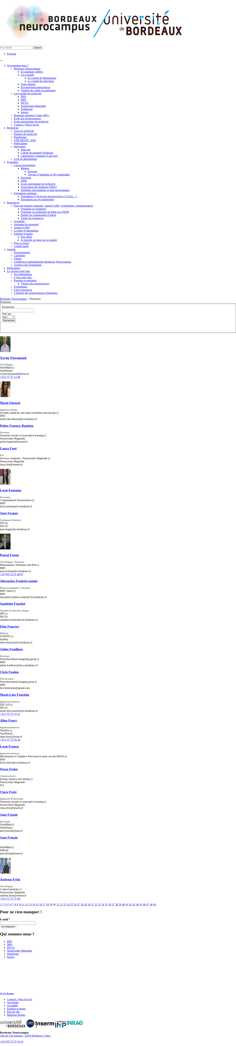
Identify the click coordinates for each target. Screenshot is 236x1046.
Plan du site (13, 1011)
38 (116, 904)
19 (51, 904)
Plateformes (20, 137)
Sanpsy (25, 112)
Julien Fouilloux (11, 649)
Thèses (17, 258)
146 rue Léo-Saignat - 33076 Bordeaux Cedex (25, 1035)
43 (134, 904)
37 (113, 904)
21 (57, 904)
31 (92, 904)
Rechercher (8, 307)
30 (89, 904)
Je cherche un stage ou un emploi (39, 240)
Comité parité (21, 246)
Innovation (20, 146)
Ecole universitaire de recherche (31, 121)
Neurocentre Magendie (33, 106)
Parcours (32, 171)
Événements (20, 286)
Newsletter (13, 1002)
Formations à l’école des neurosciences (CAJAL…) (49, 196)
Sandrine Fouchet (12, 603)
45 (140, 904)
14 (33, 904)
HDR (24, 180)
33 (99, 904)
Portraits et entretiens (25, 280)
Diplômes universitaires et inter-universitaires (45, 190)
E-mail (5, 919)
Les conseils (27, 74)
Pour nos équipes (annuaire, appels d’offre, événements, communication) (53, 205)
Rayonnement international (35, 87)
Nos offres (26, 236)
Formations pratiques (25, 193)
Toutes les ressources (32, 218)
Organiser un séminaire (33, 208)
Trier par (6, 313)
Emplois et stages (23, 233)
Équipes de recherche (25, 134)
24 (68, 904)
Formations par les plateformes (37, 199)
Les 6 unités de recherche (27, 93)
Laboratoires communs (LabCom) (39, 155)
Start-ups (25, 149)
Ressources (13, 202)
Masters (25, 168)
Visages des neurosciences (35, 283)
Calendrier (19, 255)
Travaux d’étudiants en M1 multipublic (49, 174)
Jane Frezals (9, 814)
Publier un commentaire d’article (38, 215)
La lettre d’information (26, 230)
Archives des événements (27, 264)
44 (137, 904)
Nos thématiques (23, 274)
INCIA (25, 102)
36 (109, 904)
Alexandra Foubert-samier (19, 581)
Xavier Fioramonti (13, 358)
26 (75, 904)
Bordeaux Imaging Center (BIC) (31, 115)
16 (40, 904)
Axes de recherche (24, 130)
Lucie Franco (9, 746)
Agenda (11, 249)
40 (123, 904)
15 (37, 904)
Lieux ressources (23, 289)
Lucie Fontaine (10, 490)
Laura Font (8, 448)
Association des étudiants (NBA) (39, 187)
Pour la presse (21, 243)
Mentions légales (16, 1014)
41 (127, 904)
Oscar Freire (9, 769)
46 (144, 904)
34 (102, 904)
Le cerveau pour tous (18, 271)
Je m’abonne (7, 993)
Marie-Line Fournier (14, 695)
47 (147, 904)
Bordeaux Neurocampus (27, 68)
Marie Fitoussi (10, 403)
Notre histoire (28, 84)
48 (151, 904)
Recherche (12, 127)
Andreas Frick (10, 879)
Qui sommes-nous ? (18, 65)
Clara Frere (8, 792)
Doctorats (26, 177)
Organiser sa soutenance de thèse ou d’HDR (45, 211)
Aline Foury (8, 720)
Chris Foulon (9, 672)
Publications (20, 143)
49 (154, 904)
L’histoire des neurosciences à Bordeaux (36, 292)
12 (26, 904)
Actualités (19, 221)
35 (106, 904)
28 (82, 904)
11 (23, 904)
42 (130, 904)
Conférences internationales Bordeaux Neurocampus (42, 261)
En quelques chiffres (32, 71)
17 (44, 904)
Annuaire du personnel (26, 224)
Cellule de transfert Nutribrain (37, 152)
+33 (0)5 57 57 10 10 (11, 1041)
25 (71, 904)
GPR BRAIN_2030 (25, 140)
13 (30, 904)
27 (78, 904)
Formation (12, 162)
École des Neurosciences (27, 118)
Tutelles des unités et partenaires (38, 90)
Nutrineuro (27, 109)
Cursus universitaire (24, 165)
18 (47, 904)
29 (85, 904)
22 (61, 904)
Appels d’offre (22, 227)
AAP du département (25, 159)
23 (64, 904)
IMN (23, 99)
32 (96, 904)
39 (120, 904)
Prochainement (22, 252)
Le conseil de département (42, 78)
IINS (23, 96)
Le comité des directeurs (41, 81)
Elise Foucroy (9, 626)
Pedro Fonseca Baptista (16, 426)
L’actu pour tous (23, 277)
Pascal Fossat (9, 555)
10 (20, 904)
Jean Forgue (9, 513)
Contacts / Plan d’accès (26, 124)
